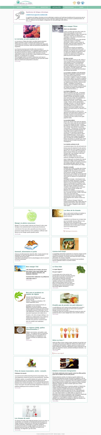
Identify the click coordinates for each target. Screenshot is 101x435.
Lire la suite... (29, 21)
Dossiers (32, 7)
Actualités (57, 7)
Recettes (44, 7)
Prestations (69, 7)
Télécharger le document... (71, 231)
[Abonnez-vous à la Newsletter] (79, 2)
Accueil (20, 7)
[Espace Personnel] (83, 2)
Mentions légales (57, 433)
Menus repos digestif (59, 353)
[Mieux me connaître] (75, 2)
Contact (63, 433)
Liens (81, 7)
